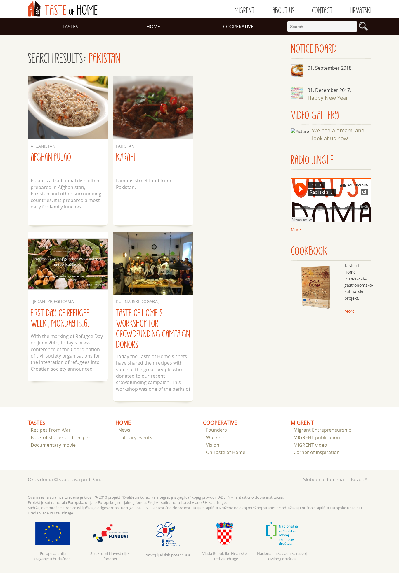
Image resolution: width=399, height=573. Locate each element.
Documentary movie (53, 445)
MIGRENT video (310, 445)
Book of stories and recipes (61, 437)
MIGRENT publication (317, 437)
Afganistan (43, 146)
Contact (322, 10)
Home (153, 26)
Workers (215, 437)
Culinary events (135, 437)
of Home (63, 9)
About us (283, 10)
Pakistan (125, 146)
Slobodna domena (323, 479)
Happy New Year (328, 97)
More (349, 311)
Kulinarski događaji (138, 301)
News (124, 430)
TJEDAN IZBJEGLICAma (52, 301)
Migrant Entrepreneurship (322, 430)
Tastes (70, 26)
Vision (212, 445)
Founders (216, 430)
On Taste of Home (225, 452)
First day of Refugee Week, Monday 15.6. (60, 319)
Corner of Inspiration (317, 452)
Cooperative (238, 26)
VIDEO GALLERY (315, 115)
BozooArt (361, 479)
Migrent (244, 10)
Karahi (125, 157)
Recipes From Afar (51, 430)
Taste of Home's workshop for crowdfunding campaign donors (153, 329)
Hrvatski (360, 10)
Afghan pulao (51, 157)
